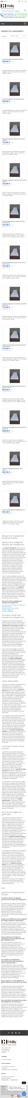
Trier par (13, 36)
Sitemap (4, 1052)
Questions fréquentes (7, 611)
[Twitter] (12, 1033)
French (5, 1)
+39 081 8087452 (8, 15)
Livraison (4, 1068)
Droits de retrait (6, 1078)
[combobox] (13, 11)
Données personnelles (8, 1076)
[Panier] (19, 1)
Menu (3, 24)
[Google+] (19, 1033)
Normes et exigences (7, 609)
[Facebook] (8, 1033)
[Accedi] (25, 1)
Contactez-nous (6, 1051)
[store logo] (7, 6)
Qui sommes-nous (6, 1047)
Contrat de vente (6, 1059)
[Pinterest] (16, 1033)
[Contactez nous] (22, 1)
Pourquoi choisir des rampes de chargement (13, 605)
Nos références (5, 1049)
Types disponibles (6, 606)
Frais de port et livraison (8, 1066)
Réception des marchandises (10, 1069)
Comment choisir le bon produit (10, 608)
